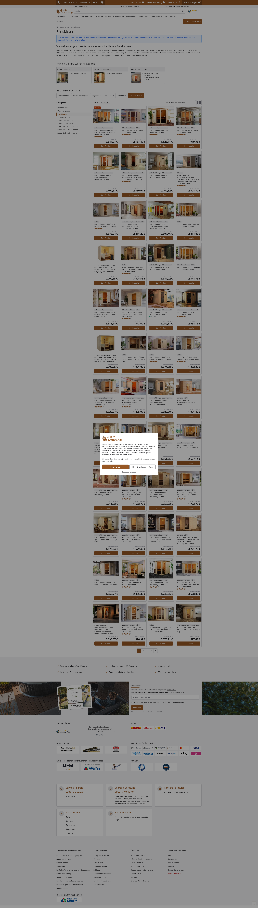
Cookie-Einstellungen (140, 459)
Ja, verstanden (115, 467)
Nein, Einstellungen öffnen (142, 467)
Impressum (133, 472)
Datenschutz (125, 472)
